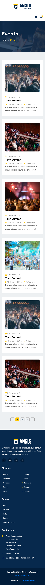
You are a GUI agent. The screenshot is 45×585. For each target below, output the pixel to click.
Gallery (26, 474)
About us (6, 479)
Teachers (27, 483)
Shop (26, 479)
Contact (27, 491)
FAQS (5, 505)
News (5, 487)
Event (5, 491)
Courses (6, 483)
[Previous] (12, 419)
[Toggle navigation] (4, 17)
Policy (5, 514)
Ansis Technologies (22, 575)
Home (5, 40)
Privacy (6, 510)
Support (27, 487)
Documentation (9, 522)
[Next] (33, 419)
